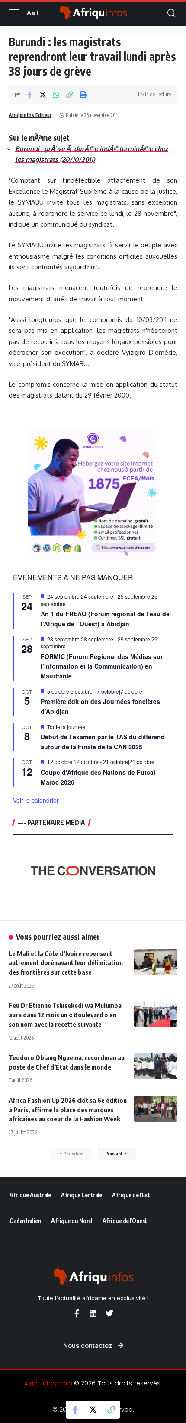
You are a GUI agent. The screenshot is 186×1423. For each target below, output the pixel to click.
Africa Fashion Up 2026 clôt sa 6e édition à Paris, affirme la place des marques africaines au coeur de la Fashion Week (68, 1109)
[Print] (83, 94)
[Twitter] (109, 1313)
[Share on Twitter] (43, 94)
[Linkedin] (93, 1313)
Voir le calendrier (36, 800)
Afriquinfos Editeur (30, 115)
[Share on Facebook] (29, 94)
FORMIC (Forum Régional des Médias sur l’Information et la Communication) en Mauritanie (102, 666)
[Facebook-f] (76, 1313)
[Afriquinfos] (93, 13)
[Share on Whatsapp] (56, 94)
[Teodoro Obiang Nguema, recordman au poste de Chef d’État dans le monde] (155, 1066)
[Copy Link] (70, 94)
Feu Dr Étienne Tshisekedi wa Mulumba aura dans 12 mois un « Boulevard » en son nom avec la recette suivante (65, 1014)
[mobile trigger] (16, 13)
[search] (171, 13)
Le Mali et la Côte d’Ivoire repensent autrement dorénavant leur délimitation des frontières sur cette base (66, 963)
